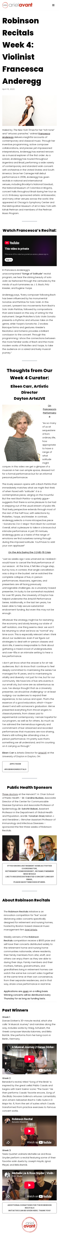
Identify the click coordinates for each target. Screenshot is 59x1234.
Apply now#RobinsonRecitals (15, 767)
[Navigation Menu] (53, 5)
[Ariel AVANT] (17, 5)
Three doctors (10, 794)
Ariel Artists (31, 929)
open (26, 991)
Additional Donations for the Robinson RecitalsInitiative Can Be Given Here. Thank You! (30, 1208)
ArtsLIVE (42, 752)
